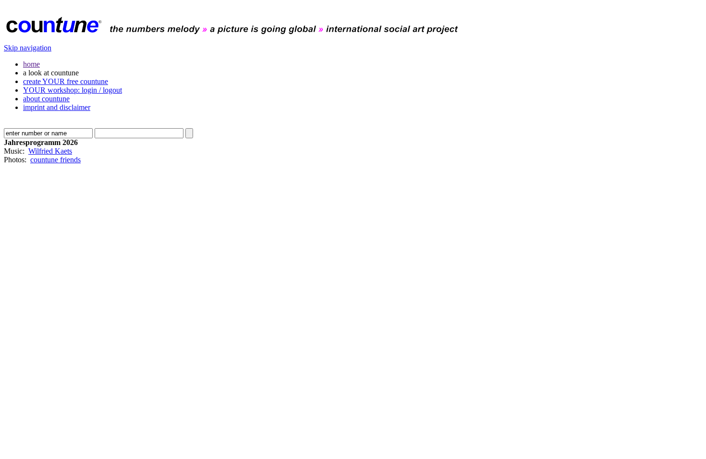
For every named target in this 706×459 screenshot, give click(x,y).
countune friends (55, 160)
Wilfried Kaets (50, 151)
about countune (46, 99)
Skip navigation (27, 48)
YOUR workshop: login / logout (72, 90)
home (31, 64)
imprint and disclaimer (56, 107)
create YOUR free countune (65, 81)
